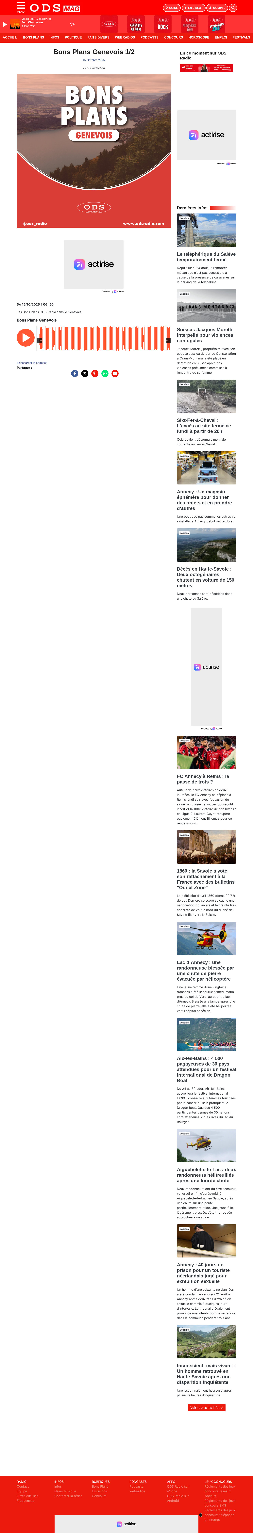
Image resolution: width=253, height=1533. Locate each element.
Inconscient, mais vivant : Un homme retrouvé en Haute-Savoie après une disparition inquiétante (206, 1374)
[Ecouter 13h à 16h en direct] (206, 68)
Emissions (99, 1491)
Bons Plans (33, 37)
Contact (23, 1486)
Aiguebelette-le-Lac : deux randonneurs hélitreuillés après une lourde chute (206, 1175)
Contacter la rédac (68, 1496)
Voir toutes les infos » (206, 1408)
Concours (173, 37)
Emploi (221, 37)
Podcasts (150, 37)
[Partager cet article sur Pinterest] (93, 375)
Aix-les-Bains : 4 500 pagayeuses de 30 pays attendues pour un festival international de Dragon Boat (206, 1069)
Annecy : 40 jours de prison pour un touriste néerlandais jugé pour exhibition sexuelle (203, 1273)
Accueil (10, 37)
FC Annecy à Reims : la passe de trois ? (203, 779)
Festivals (241, 37)
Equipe (22, 1491)
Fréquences (25, 1501)
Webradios (125, 37)
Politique (73, 37)
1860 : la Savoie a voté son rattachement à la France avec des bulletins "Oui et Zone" (206, 879)
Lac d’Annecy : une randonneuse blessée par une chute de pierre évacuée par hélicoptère (205, 971)
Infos (54, 37)
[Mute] (72, 24)
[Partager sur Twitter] (83, 375)
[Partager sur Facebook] (73, 375)
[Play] (5, 24)
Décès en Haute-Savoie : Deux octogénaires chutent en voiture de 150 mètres (205, 577)
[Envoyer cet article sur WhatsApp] (104, 375)
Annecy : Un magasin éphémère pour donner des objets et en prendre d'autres (204, 500)
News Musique (65, 1491)
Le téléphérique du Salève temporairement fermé (206, 256)
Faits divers (99, 37)
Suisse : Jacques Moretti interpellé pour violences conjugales (205, 335)
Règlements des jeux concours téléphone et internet (220, 1515)
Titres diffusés (27, 1496)
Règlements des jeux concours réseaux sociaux (220, 1491)
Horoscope (199, 37)
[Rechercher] (233, 8)
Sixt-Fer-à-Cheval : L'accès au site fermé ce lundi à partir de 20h (204, 426)
